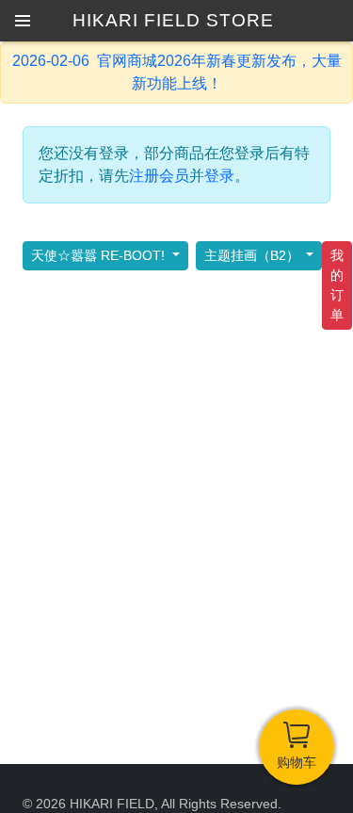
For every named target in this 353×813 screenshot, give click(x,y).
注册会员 (159, 176)
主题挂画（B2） (253, 255)
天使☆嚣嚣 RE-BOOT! (99, 255)
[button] (23, 20)
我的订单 (337, 285)
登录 (219, 176)
